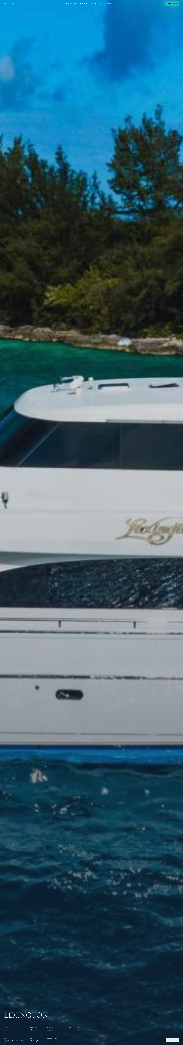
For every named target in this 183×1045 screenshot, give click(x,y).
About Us (84, 3)
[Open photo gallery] (91, 522)
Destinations (96, 3)
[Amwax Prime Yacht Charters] (9, 3)
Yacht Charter (72, 3)
